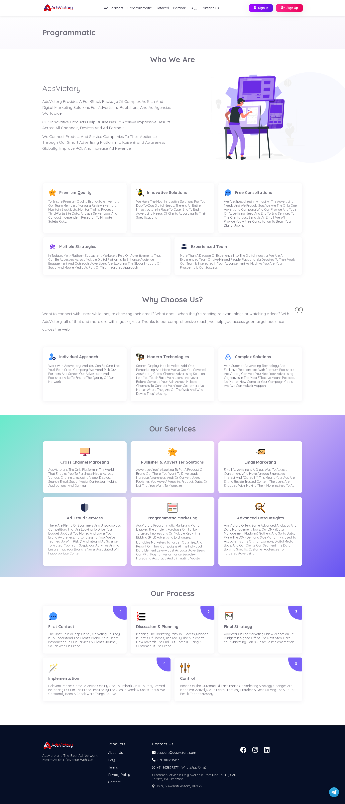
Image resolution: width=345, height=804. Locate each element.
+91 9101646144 (167, 760)
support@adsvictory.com (176, 752)
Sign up (292, 8)
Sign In (263, 8)
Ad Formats (113, 8)
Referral (162, 8)
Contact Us (209, 8)
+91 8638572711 (167, 767)
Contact (114, 782)
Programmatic (139, 8)
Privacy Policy (119, 775)
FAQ (192, 8)
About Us (115, 752)
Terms (113, 767)
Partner (179, 8)
